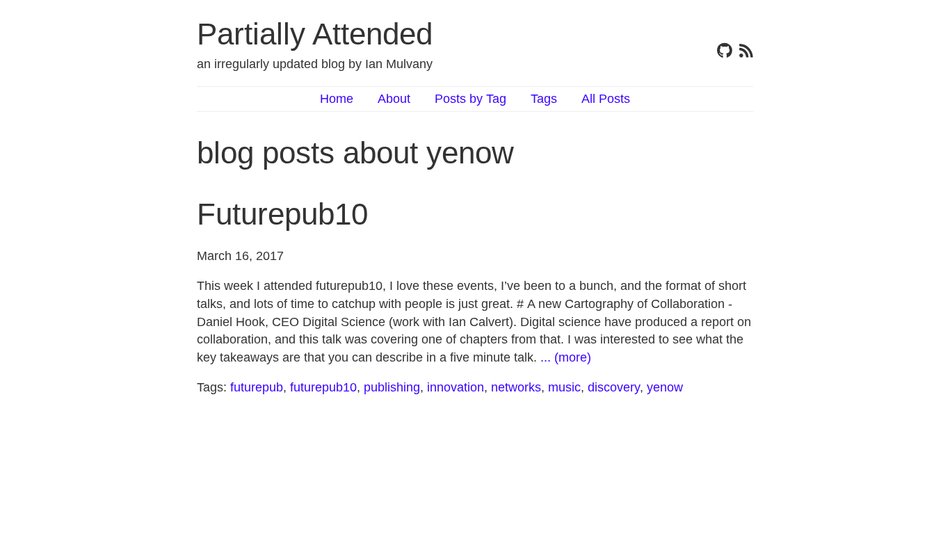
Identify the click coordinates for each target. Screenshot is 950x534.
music (564, 387)
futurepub (256, 387)
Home (336, 99)
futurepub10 (323, 387)
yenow (665, 387)
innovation (455, 387)
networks (516, 387)
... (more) (565, 357)
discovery (614, 387)
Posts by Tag (470, 99)
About (394, 99)
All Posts (605, 99)
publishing (392, 387)
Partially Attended (315, 34)
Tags (544, 99)
